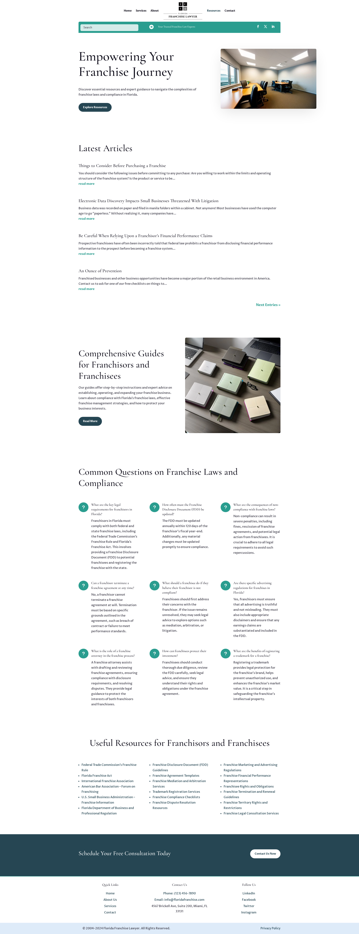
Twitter (248, 906)
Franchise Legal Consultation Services (251, 813)
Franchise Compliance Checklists (176, 797)
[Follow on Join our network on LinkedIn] (273, 27)
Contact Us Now (265, 854)
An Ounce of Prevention (100, 271)
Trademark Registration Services (176, 792)
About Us (110, 900)
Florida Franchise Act (97, 776)
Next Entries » (268, 305)
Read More (90, 421)
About (155, 11)
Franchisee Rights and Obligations (249, 787)
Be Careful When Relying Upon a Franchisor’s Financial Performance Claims (145, 235)
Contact (230, 11)
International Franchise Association (108, 781)
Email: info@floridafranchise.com (179, 900)
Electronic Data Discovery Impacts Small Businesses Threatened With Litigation (148, 200)
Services (141, 11)
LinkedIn (249, 893)
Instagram (248, 912)
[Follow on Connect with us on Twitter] (266, 27)
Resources (213, 11)
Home (128, 11)
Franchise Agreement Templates (176, 776)
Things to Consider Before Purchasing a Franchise (122, 165)
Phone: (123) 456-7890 (179, 893)
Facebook (249, 900)
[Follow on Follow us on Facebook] (258, 27)
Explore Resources (95, 107)
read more (87, 184)
